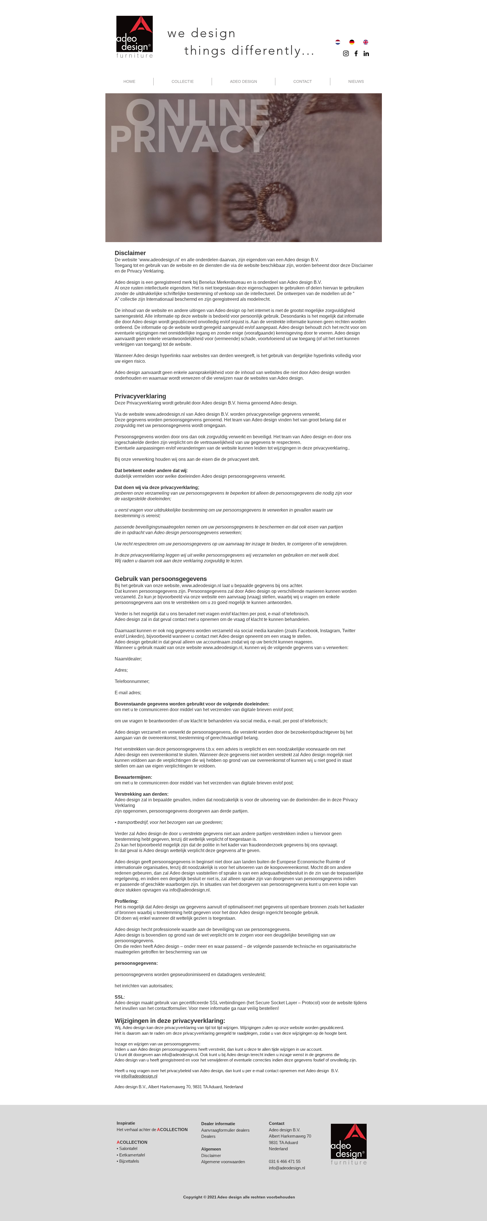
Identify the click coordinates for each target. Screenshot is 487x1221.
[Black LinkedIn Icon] (366, 53)
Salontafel (128, 1148)
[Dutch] (337, 42)
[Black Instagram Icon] (346, 53)
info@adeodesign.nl (189, 890)
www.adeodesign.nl (159, 259)
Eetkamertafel (132, 1155)
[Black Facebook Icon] (356, 53)
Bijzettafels (129, 1161)
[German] (351, 42)
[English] (365, 42)
